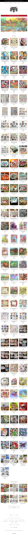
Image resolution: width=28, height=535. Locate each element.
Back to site (17, 524)
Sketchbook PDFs (5, 521)
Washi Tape (12, 522)
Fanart (20, 521)
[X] (13, 527)
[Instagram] (11, 527)
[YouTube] (15, 527)
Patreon (14, 524)
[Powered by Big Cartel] (14, 533)
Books (12, 521)
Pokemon (16, 522)
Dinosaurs (23, 521)
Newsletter (10, 524)
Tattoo (9, 521)
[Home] (14, 9)
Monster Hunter (16, 521)
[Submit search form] (17, 515)
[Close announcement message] (26, 0)
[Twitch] (17, 527)
